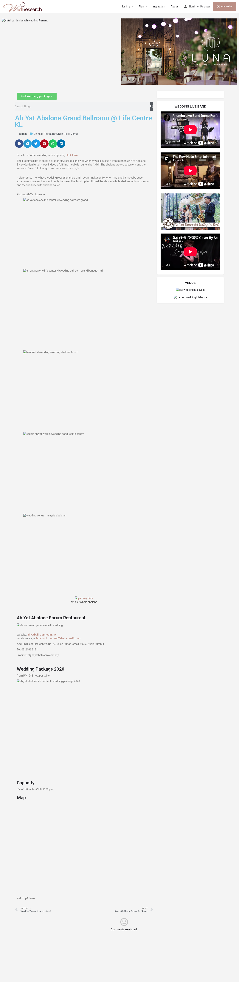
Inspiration (159, 6)
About (174, 6)
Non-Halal (64, 133)
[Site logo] (23, 6)
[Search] (151, 106)
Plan (141, 6)
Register (205, 6)
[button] (19, 143)
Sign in (192, 6)
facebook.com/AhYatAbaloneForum (58, 638)
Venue (74, 133)
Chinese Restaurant (45, 133)
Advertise (226, 6)
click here (72, 155)
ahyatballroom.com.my (41, 634)
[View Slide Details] (25, 20)
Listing (126, 6)
